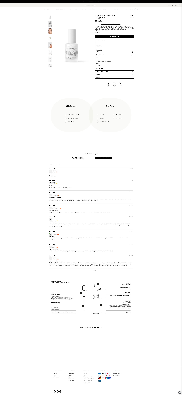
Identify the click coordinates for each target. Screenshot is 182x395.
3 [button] (91, 270)
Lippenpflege (71, 380)
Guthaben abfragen (117, 375)
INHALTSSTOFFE (99, 77)
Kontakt (85, 375)
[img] (52, 168)
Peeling (70, 375)
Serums (70, 377)
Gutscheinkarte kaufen (117, 373)
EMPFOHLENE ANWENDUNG (102, 71)
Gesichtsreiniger (72, 373)
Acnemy (55, 375)
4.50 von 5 (81, 157)
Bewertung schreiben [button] (103, 158)
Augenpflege (71, 378)
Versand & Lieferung (87, 377)
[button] (98, 20)
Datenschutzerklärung (88, 380)
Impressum (86, 383)
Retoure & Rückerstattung (88, 378)
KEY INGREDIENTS (100, 68)
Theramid (55, 373)
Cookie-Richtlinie (87, 382)
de (169, 5)
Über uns (85, 373)
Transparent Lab (57, 377)
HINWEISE (98, 74)
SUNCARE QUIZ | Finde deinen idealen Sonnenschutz (91, 1)
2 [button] (89, 270)
